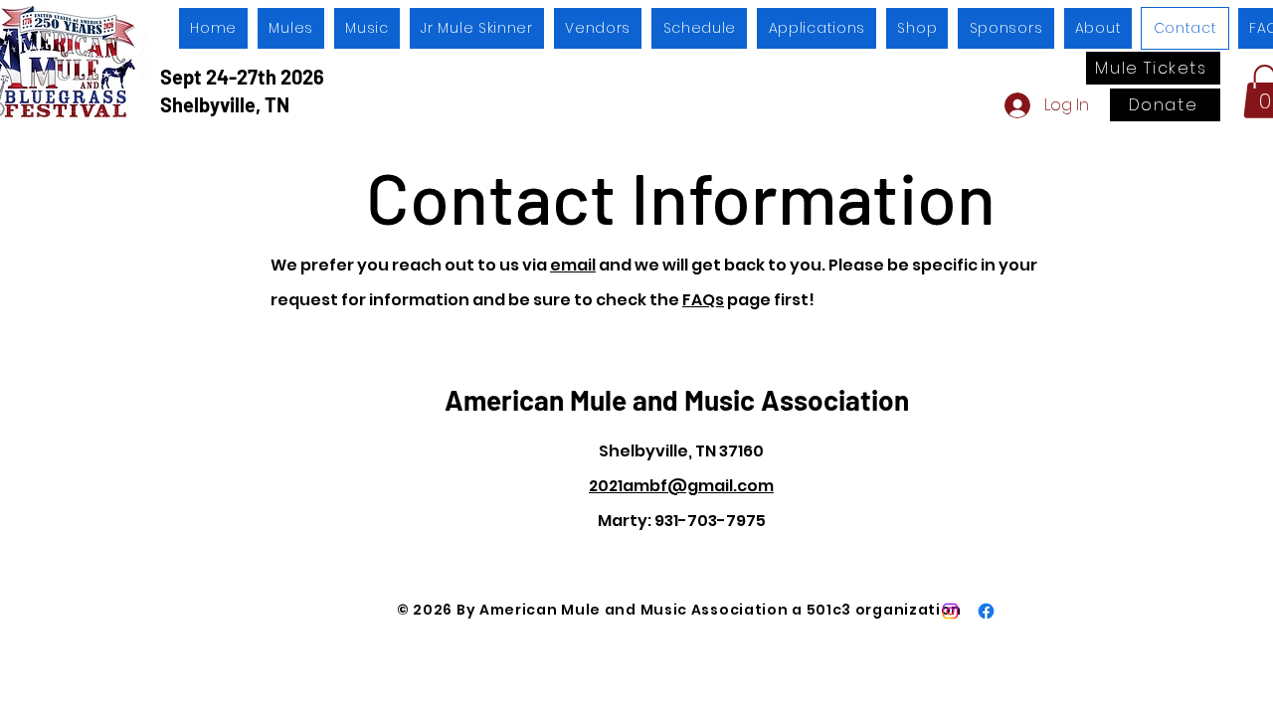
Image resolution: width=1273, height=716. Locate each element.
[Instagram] (950, 611)
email (573, 265)
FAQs (703, 299)
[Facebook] (986, 611)
